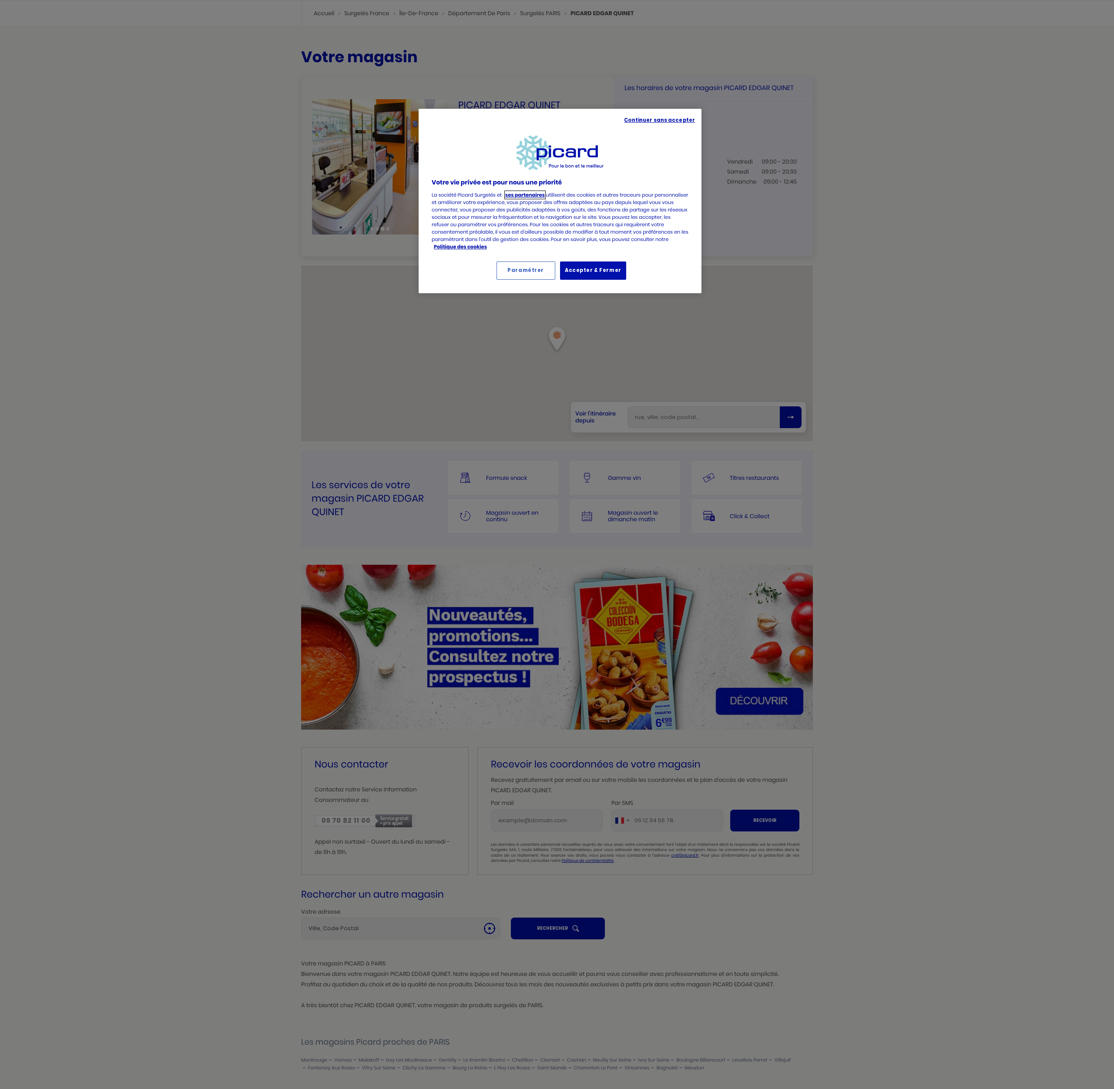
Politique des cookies (460, 246)
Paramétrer (525, 270)
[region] (560, 201)
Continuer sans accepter (659, 120)
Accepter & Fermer (593, 270)
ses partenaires (525, 194)
